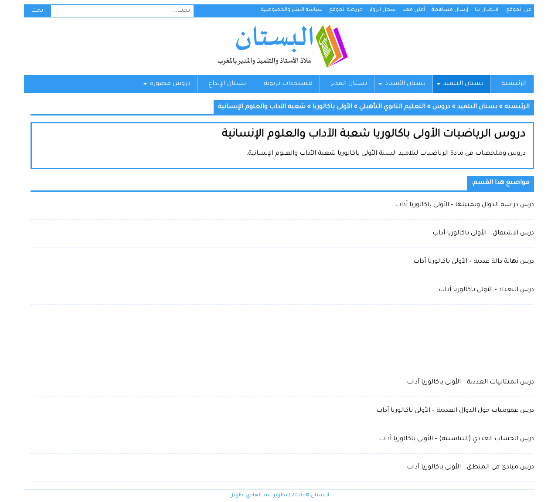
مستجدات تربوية (288, 84)
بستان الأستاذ (405, 84)
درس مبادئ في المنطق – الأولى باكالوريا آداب (470, 467)
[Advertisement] (282, 340)
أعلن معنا (413, 10)
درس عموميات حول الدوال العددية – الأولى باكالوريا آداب (455, 410)
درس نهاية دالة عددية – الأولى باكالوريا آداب (473, 261)
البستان (282, 46)
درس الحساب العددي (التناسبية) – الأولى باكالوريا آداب (456, 439)
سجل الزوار (382, 10)
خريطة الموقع (346, 10)
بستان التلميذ (463, 84)
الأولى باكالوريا (332, 107)
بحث (37, 11)
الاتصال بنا (487, 10)
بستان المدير (348, 84)
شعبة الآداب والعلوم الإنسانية (262, 107)
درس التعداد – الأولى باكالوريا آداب (486, 290)
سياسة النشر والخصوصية (292, 10)
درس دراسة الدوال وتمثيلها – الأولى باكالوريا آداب (464, 205)
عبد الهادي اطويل (250, 496)
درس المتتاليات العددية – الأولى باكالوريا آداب (470, 382)
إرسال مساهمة (450, 10)
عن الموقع (518, 10)
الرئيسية (514, 84)
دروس (441, 107)
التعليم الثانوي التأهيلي (392, 107)
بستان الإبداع (227, 84)
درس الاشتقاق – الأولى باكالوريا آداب (483, 233)
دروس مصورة (170, 84)
